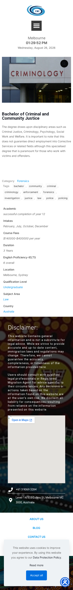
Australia (8, 311)
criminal (51, 186)
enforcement (30, 192)
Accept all (36, 575)
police (49, 198)
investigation (12, 198)
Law (6, 299)
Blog (36, 527)
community (35, 186)
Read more (36, 565)
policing (63, 198)
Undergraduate (13, 287)
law (39, 198)
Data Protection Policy (47, 557)
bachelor (19, 186)
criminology (11, 192)
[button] (36, 26)
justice (28, 198)
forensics (48, 192)
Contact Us (36, 536)
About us (36, 519)
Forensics (23, 181)
